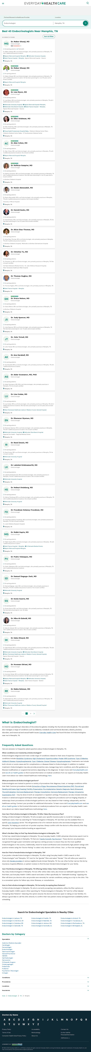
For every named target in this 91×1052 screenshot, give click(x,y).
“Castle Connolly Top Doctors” (50, 839)
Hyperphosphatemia (23, 761)
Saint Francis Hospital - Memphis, (14, 58)
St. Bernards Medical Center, (34, 546)
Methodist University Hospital (13, 457)
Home (3, 996)
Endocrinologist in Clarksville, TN (12, 926)
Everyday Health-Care (48, 732)
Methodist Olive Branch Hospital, (14, 107)
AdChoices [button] (64, 1038)
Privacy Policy (6, 1029)
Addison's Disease (8, 761)
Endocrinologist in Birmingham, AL (72, 926)
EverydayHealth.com (80, 770)
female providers (16, 861)
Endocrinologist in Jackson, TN (12, 918)
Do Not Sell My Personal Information (67, 1034)
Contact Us (64, 1029)
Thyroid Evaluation (9, 792)
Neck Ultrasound (76, 789)
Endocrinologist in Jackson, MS (42, 923)
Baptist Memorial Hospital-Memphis (15, 82)
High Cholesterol (39, 758)
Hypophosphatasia (63, 761)
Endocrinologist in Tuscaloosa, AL (72, 921)
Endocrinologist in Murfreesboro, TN (72, 923)
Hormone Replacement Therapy (62, 792)
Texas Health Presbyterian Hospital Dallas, (17, 131)
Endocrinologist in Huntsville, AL (42, 926)
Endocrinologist (12, 996)
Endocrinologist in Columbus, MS (12, 923)
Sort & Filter (49, 36)
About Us (35, 1036)
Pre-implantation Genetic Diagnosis (56, 789)
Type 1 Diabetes (37, 761)
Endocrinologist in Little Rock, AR (12, 921)
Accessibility (36, 1029)
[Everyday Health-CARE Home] (45, 3)
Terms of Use (6, 1032)
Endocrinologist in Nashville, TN (41, 921)
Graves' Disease (50, 761)
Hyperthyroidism (52, 758)
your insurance (13, 823)
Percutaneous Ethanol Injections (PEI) (60, 786)
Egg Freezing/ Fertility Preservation (29, 789)
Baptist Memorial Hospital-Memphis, (15, 56)
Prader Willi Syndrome (67, 758)
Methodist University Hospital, (37, 56)
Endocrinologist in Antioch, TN (70, 918)
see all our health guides (14, 773)
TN (21, 996)
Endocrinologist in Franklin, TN (41, 918)
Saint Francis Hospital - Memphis (14, 288)
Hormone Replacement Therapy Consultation (33, 792)
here (49, 776)
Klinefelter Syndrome (24, 758)
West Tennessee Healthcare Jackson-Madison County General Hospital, (26, 654)
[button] (87, 3)
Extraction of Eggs (39, 786)
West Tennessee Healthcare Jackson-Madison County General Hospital (25, 410)
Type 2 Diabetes (82, 758)
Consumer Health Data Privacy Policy (14, 1036)
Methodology (36, 1032)
